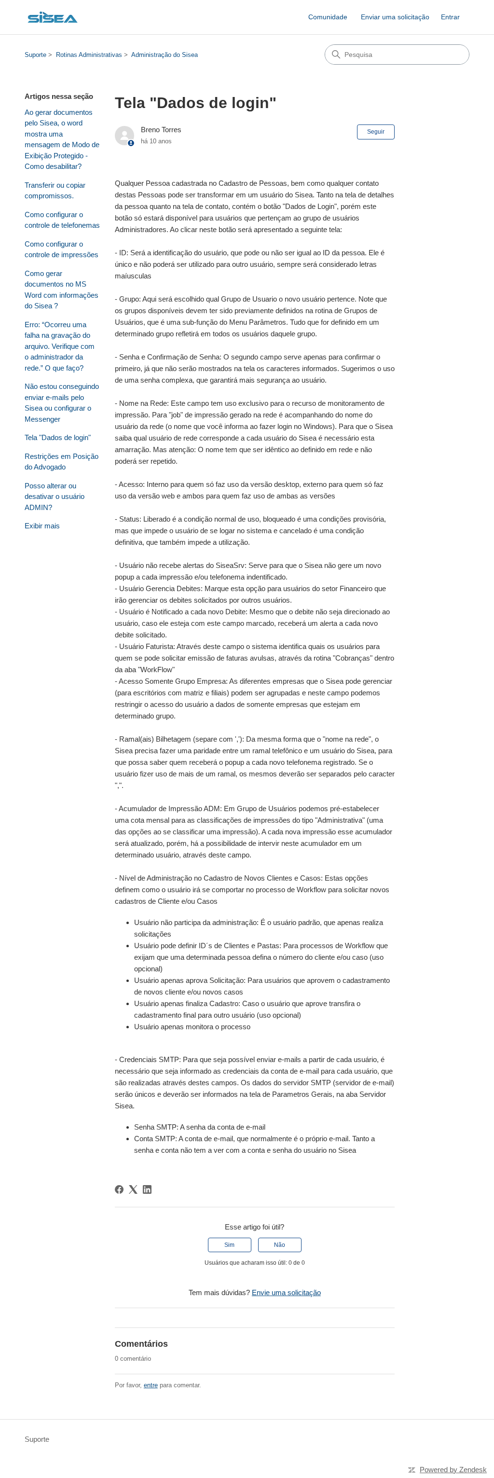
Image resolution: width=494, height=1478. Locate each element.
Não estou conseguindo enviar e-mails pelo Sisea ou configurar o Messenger (62, 402)
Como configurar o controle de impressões (61, 249)
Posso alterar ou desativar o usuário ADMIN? (54, 496)
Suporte (35, 54)
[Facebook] (119, 1189)
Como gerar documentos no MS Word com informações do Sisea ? (61, 289)
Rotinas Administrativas (89, 54)
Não (279, 1245)
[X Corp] (133, 1189)
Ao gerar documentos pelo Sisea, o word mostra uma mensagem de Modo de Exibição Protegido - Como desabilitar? (62, 139)
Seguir (375, 131)
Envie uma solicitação (286, 1292)
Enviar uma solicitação (395, 17)
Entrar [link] (450, 17)
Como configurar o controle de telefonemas (62, 220)
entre (151, 1385)
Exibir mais (42, 526)
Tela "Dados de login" (58, 437)
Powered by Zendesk (453, 1469)
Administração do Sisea (164, 54)
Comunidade (327, 17)
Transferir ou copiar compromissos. (55, 190)
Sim (229, 1245)
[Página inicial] (53, 17)
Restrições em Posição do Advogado (61, 461)
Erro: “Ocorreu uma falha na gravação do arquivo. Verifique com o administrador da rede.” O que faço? (60, 346)
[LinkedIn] (147, 1189)
